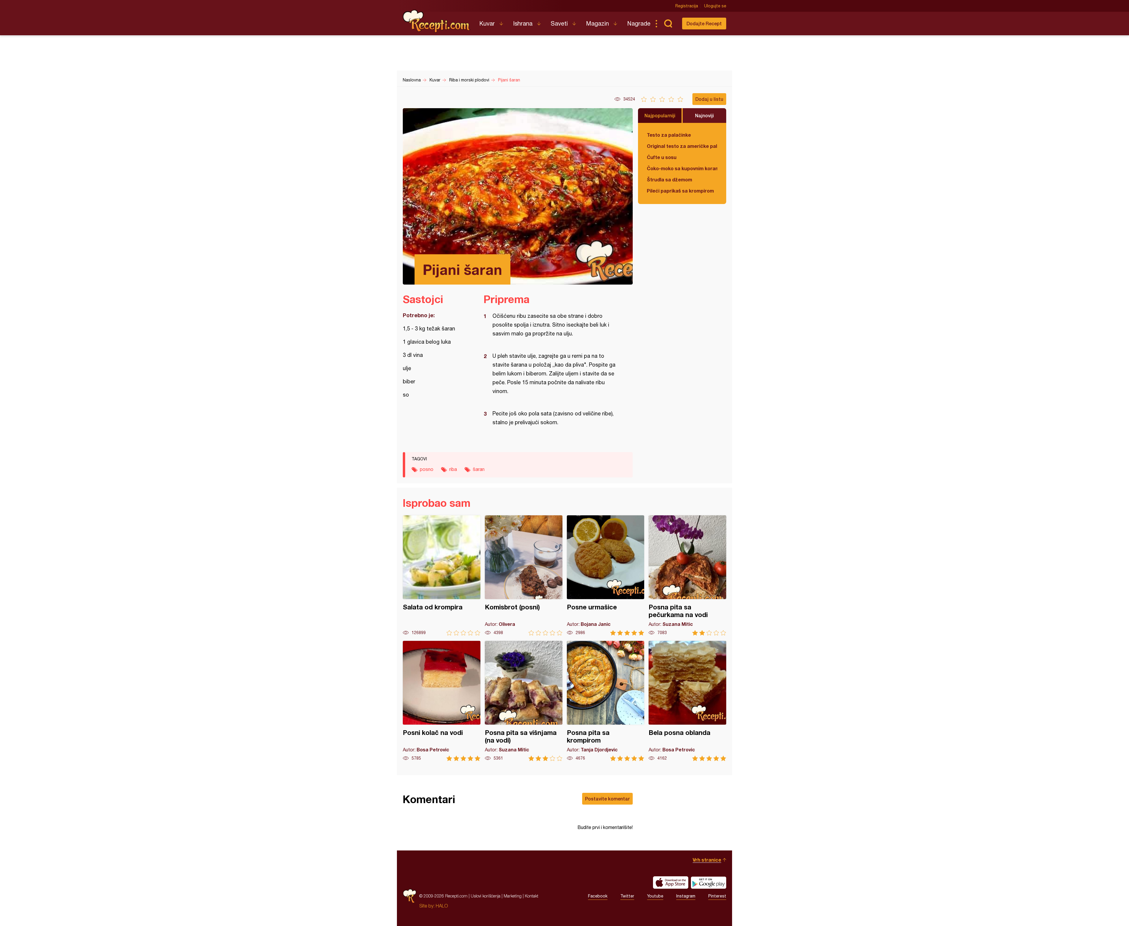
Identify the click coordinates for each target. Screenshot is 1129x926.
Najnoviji (704, 115)
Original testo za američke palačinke (682, 146)
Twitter (627, 896)
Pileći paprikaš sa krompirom (680, 190)
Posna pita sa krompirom (605, 701)
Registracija (686, 6)
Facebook (597, 896)
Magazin (597, 23)
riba (453, 469)
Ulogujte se (715, 6)
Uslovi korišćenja (485, 895)
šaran (479, 469)
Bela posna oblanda (687, 701)
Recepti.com (436, 21)
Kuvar (487, 23)
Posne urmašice (605, 575)
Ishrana (522, 23)
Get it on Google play (708, 882)
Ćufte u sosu (662, 157)
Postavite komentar (607, 798)
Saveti (559, 23)
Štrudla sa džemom (669, 179)
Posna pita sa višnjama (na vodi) (523, 701)
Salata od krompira (441, 575)
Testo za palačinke (669, 135)
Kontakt (531, 895)
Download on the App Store (670, 882)
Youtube (655, 896)
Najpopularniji (659, 115)
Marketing (513, 895)
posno (426, 469)
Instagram (685, 896)
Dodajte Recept (704, 23)
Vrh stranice (707, 860)
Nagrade (638, 23)
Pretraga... (668, 23)
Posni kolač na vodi (441, 701)
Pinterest (717, 896)
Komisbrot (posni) (523, 575)
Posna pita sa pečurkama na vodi (687, 575)
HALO (442, 905)
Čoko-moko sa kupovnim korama (682, 168)
